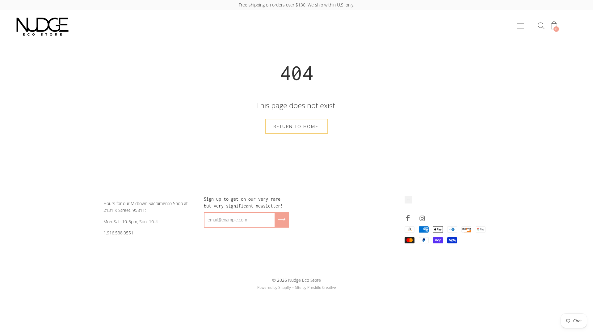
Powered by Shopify (274, 287)
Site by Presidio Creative (315, 287)
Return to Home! (296, 126)
